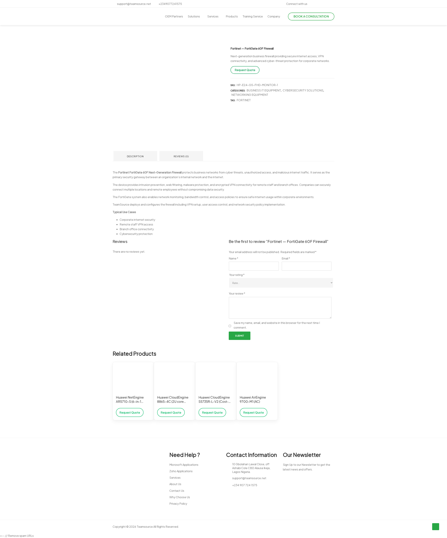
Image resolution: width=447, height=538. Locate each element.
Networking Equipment (249, 95)
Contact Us (176, 490)
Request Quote (245, 70)
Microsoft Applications (183, 464)
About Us (175, 484)
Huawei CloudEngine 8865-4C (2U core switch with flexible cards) (172, 399)
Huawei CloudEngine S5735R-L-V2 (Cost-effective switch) (214, 399)
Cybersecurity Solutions (303, 90)
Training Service (253, 16)
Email (286, 258)
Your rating (236, 275)
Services (212, 16)
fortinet (244, 100)
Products (232, 16)
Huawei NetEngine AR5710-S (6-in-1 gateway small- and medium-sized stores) (132, 399)
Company (274, 16)
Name (233, 258)
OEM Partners (174, 16)
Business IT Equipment (264, 90)
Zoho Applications (181, 471)
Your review (237, 293)
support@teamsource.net (133, 4)
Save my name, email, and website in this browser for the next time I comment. (277, 325)
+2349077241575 (170, 4)
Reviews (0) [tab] (181, 156)
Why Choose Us (179, 497)
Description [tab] (135, 156)
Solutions (194, 16)
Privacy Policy (178, 503)
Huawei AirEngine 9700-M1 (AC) (253, 399)
